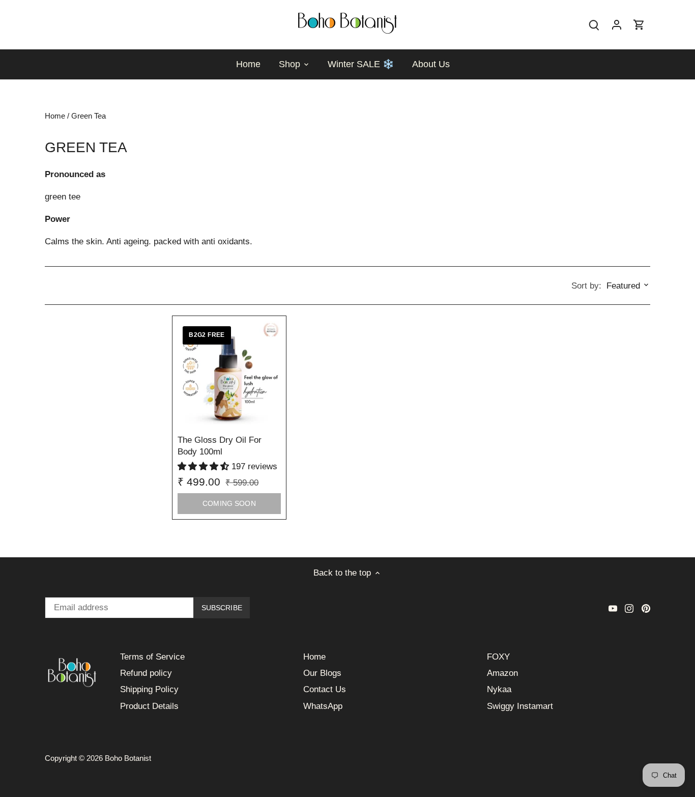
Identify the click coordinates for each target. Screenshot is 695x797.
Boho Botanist (128, 758)
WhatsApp (322, 706)
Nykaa (499, 689)
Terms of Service (152, 657)
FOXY (498, 657)
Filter (66, 286)
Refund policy (146, 673)
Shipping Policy (149, 689)
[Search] (594, 25)
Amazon (502, 673)
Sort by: (586, 285)
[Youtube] (613, 608)
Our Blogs (322, 673)
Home (314, 657)
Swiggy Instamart (520, 706)
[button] (204, 466)
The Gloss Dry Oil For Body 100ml (220, 446)
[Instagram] (629, 608)
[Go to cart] (639, 25)
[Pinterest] (646, 608)
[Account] (616, 25)
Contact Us (324, 689)
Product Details (149, 706)
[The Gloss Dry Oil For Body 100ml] (229, 372)
